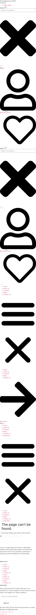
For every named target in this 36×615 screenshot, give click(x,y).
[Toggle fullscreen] (4, 612)
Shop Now (6, 435)
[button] (18, 332)
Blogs (5, 292)
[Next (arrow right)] (4, 614)
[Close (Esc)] (11, 612)
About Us (6, 288)
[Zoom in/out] (1, 612)
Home (5, 286)
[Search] (1, 66)
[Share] (8, 612)
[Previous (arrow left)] (1, 614)
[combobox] (18, 10)
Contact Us (7, 294)
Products (6, 290)
